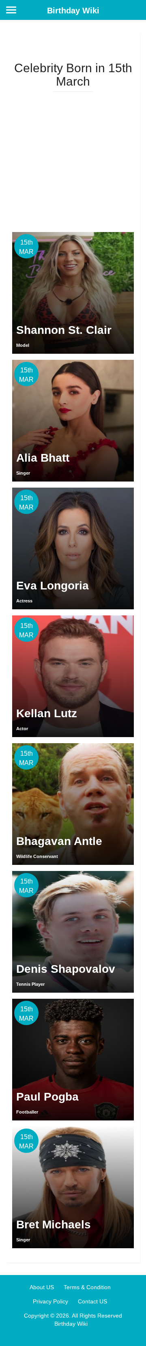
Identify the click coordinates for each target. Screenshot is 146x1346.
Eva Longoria (52, 585)
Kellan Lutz (46, 713)
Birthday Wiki (73, 10)
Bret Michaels (53, 1224)
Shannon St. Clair (64, 330)
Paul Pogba (47, 1096)
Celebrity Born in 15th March (73, 74)
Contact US (92, 1301)
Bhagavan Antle (59, 841)
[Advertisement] (73, 159)
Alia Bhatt (42, 458)
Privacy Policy (50, 1301)
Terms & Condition (87, 1287)
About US (42, 1287)
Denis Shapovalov (65, 969)
